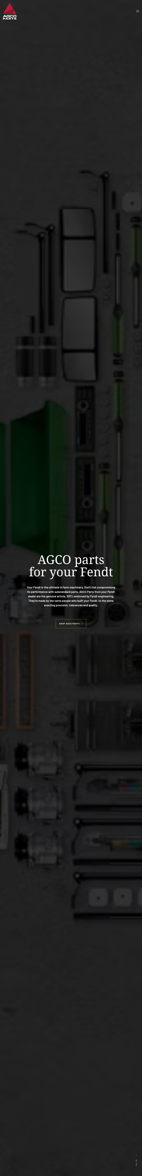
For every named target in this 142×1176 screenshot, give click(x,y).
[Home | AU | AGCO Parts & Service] (10, 10)
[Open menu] (137, 11)
